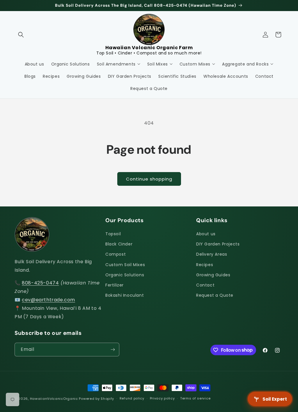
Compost (115, 254)
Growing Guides (213, 275)
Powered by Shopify (96, 398)
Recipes (204, 265)
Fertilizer (114, 285)
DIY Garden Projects (218, 244)
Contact (205, 285)
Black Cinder (118, 244)
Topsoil (113, 234)
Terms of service (195, 398)
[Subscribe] (112, 349)
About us (206, 234)
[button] (21, 34)
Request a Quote (214, 295)
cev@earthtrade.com (48, 299)
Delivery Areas (211, 254)
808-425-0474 (40, 283)
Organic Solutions (124, 275)
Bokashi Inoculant (124, 295)
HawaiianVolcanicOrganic (54, 398)
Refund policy (132, 398)
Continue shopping (149, 179)
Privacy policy (162, 398)
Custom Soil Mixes (125, 265)
